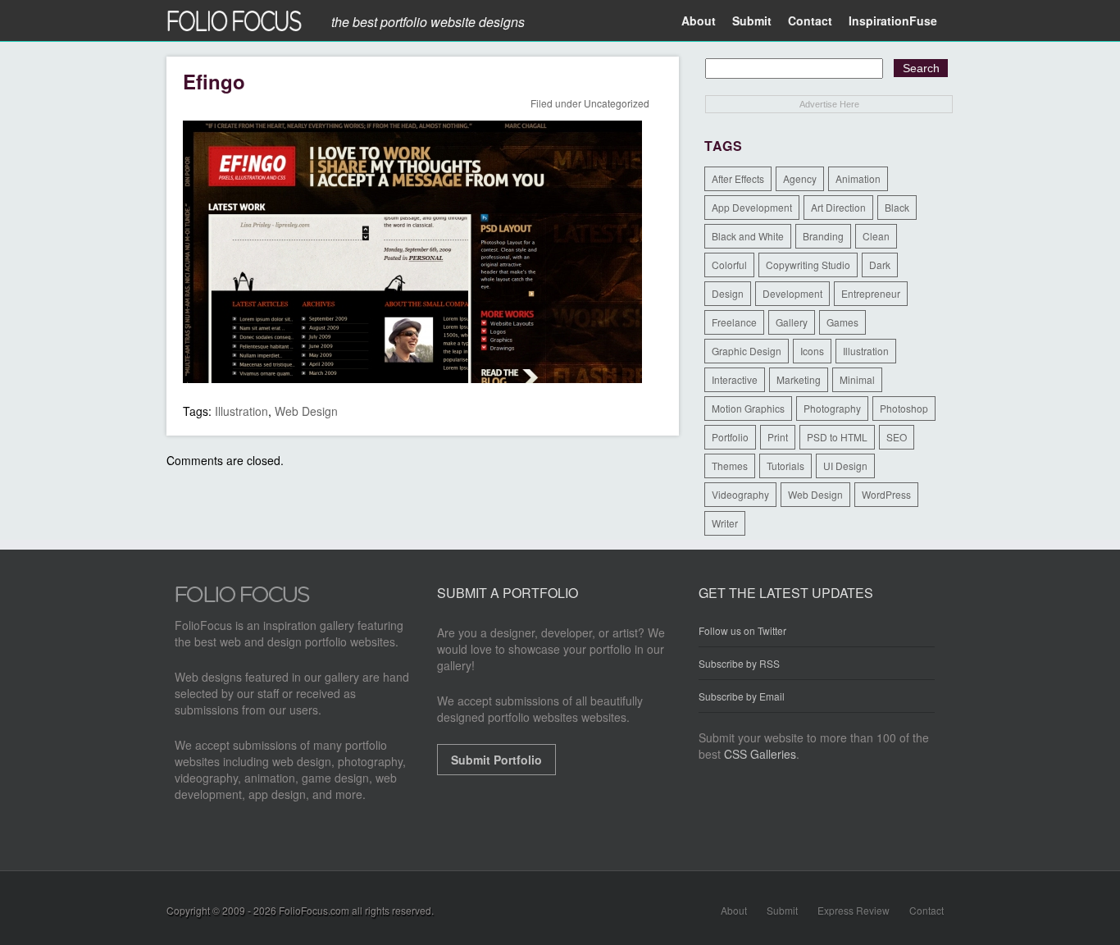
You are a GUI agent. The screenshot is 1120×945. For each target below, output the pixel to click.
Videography (740, 494)
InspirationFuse (893, 20)
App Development (752, 207)
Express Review (853, 910)
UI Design (845, 465)
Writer (725, 523)
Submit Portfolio (496, 759)
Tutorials (785, 465)
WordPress (886, 494)
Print (777, 437)
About (698, 20)
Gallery (792, 322)
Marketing (798, 379)
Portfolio (730, 437)
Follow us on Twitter (742, 630)
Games (842, 322)
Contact (810, 20)
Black (897, 207)
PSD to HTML (837, 437)
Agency (800, 178)
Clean (876, 236)
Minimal (857, 379)
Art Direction (838, 207)
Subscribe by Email (742, 696)
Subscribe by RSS (739, 663)
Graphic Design (746, 351)
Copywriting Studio (808, 265)
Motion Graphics (748, 408)
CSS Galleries (760, 754)
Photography (832, 408)
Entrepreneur (870, 293)
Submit (752, 20)
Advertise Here (829, 104)
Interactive (735, 379)
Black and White (748, 236)
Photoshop (904, 408)
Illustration (241, 411)
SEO (896, 437)
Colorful (729, 265)
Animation (858, 178)
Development (792, 293)
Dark (879, 265)
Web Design (306, 411)
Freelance (734, 322)
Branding (823, 236)
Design (728, 293)
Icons (812, 351)
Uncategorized (616, 103)
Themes (730, 465)
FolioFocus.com (314, 910)
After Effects (738, 178)
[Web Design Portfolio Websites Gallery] (243, 599)
